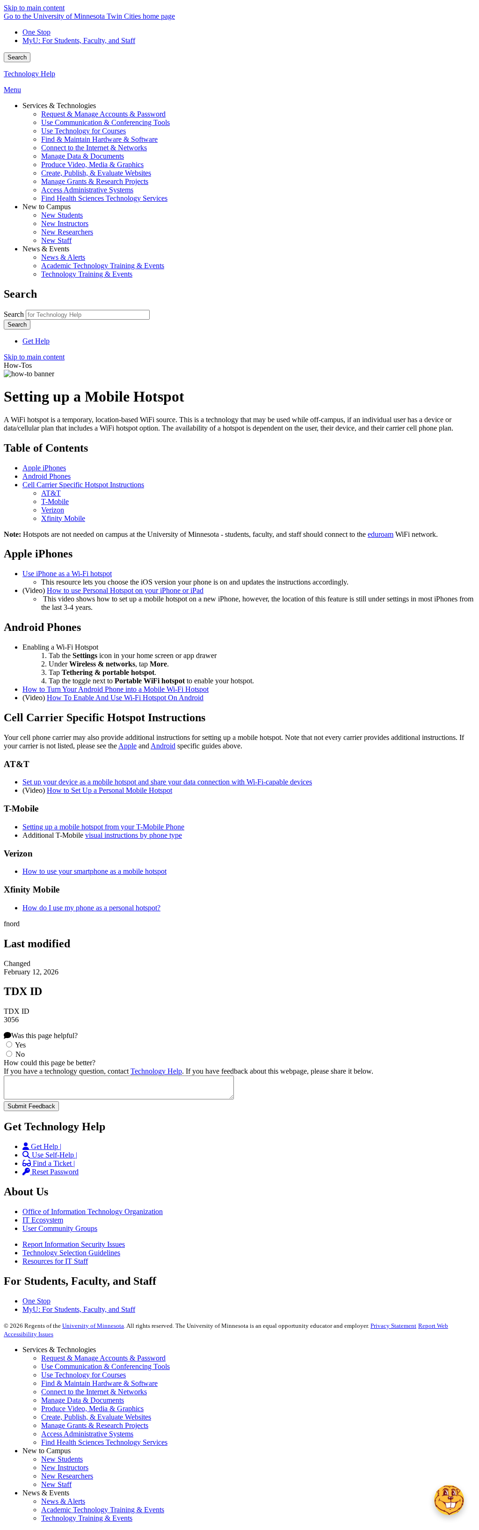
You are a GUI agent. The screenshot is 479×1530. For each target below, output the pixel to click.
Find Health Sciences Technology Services (104, 1442)
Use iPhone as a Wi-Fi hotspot (67, 574)
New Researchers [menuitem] (67, 232)
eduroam (380, 534)
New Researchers (67, 1476)
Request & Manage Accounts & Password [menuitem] (103, 114)
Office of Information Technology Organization (92, 1211)
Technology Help (29, 74)
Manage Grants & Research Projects (94, 1425)
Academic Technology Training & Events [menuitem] (102, 266)
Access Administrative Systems (87, 1434)
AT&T (51, 493)
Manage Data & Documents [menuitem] (82, 156)
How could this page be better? (49, 1063)
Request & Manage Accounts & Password (103, 1358)
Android (163, 746)
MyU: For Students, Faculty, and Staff (78, 40)
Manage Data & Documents (82, 1400)
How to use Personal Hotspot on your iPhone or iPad (125, 590)
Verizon (52, 510)
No (20, 1054)
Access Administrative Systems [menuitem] (87, 190)
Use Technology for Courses (83, 1375)
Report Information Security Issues (73, 1244)
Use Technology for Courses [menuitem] (83, 131)
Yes (20, 1045)
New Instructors (64, 1467)
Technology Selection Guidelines (71, 1253)
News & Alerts (63, 1501)
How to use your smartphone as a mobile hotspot (94, 871)
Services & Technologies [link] (59, 106)
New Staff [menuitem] (56, 240)
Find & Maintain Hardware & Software (99, 1383)
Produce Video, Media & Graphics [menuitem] (92, 164)
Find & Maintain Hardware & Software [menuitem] (99, 139)
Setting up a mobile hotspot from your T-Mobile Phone (103, 827)
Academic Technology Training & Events (102, 1510)
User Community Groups (59, 1228)
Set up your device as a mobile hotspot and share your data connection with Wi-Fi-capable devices (167, 782)
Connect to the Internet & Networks (94, 1392)
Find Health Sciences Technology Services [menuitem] (104, 198)
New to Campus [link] (46, 207)
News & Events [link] (45, 249)
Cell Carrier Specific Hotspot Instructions (83, 485)
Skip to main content (34, 8)
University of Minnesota (93, 1325)
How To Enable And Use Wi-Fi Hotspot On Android (125, 698)
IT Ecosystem (42, 1220)
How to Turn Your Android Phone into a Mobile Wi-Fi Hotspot (115, 689)
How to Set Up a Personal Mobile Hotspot (109, 790)
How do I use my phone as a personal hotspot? (91, 908)
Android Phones (46, 476)
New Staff (56, 1484)
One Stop (36, 32)
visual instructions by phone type (133, 835)
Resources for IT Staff (55, 1261)
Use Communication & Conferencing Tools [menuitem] (105, 122)
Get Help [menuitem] (36, 341)
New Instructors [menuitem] (64, 223)
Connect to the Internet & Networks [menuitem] (94, 148)
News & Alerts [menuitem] (63, 257)
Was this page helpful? (44, 1036)
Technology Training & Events (86, 1518)
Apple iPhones (44, 468)
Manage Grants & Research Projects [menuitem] (94, 181)
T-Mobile (55, 501)
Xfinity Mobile (63, 518)
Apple (127, 746)
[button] (449, 1500)
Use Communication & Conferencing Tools (105, 1366)
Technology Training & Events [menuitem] (86, 274)
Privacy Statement (393, 1325)
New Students (62, 1459)
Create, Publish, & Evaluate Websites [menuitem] (96, 173)
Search (17, 57)
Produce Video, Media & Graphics (92, 1409)
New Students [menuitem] (62, 215)
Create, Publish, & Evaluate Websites (96, 1417)
